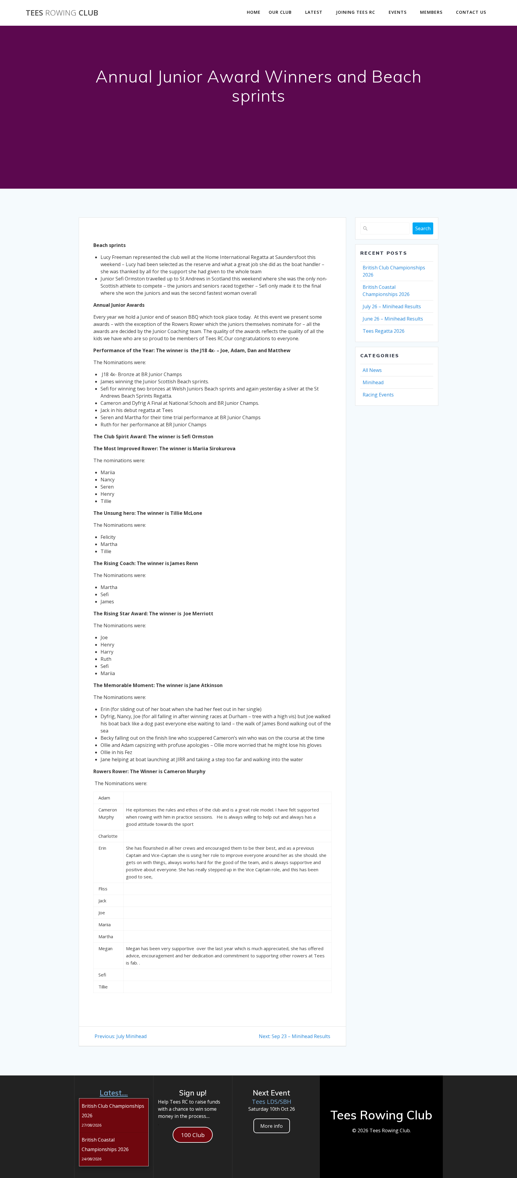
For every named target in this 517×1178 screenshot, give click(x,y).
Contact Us (471, 12)
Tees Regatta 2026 (384, 331)
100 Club (193, 1135)
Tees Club (62, 13)
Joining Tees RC (355, 12)
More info (271, 1126)
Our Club (280, 12)
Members (431, 12)
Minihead (373, 382)
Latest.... (114, 1092)
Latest (314, 12)
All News (372, 370)
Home (254, 12)
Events (398, 12)
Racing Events (378, 394)
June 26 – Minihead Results (393, 318)
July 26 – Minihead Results (392, 306)
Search (423, 228)
